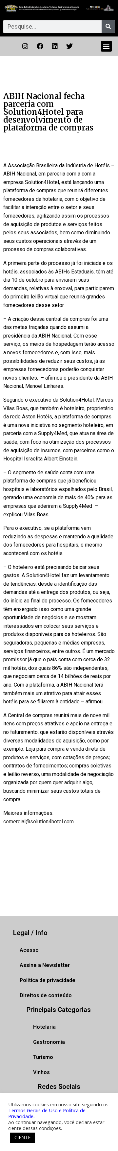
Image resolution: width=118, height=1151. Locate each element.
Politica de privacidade (47, 980)
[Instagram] (25, 46)
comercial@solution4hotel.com (38, 821)
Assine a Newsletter (45, 965)
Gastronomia (49, 1042)
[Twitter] (69, 46)
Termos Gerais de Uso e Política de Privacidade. (47, 1113)
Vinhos (41, 1072)
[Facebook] (40, 46)
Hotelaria (44, 1027)
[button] (106, 46)
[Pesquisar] (108, 26)
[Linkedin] (54, 46)
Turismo (43, 1057)
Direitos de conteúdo (46, 995)
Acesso (29, 950)
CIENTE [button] (22, 1137)
